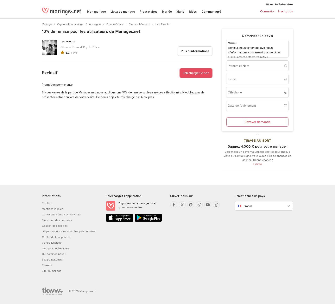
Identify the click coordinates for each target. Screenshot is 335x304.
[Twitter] (182, 204)
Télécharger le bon (196, 73)
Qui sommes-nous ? (54, 254)
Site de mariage (51, 271)
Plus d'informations (195, 51)
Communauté (211, 12)
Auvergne (95, 24)
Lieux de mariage (123, 12)
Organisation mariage (70, 24)
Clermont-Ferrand (140, 24)
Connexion (267, 11)
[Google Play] (148, 221)
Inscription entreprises (55, 248)
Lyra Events (162, 24)
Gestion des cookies (55, 225)
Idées (193, 12)
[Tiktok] (216, 204)
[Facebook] (173, 204)
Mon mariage (96, 12)
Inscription (285, 11)
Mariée (167, 12)
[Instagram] (199, 204)
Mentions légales (52, 209)
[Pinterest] (190, 204)
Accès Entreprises (281, 4)
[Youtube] (207, 204)
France (248, 206)
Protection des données (57, 220)
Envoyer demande (257, 122)
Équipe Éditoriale (52, 259)
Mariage (47, 24)
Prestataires (148, 12)
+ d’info (257, 164)
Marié (180, 12)
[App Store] (119, 221)
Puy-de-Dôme (115, 24)
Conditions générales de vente (61, 214)
